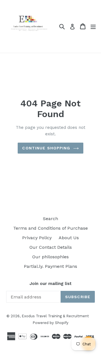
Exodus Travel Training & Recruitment (55, 316)
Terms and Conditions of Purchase (50, 228)
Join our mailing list (50, 283)
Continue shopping (46, 148)
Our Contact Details (50, 247)
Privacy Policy (37, 237)
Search (50, 218)
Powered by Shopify (50, 323)
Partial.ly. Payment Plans (50, 266)
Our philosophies (50, 256)
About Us (69, 237)
